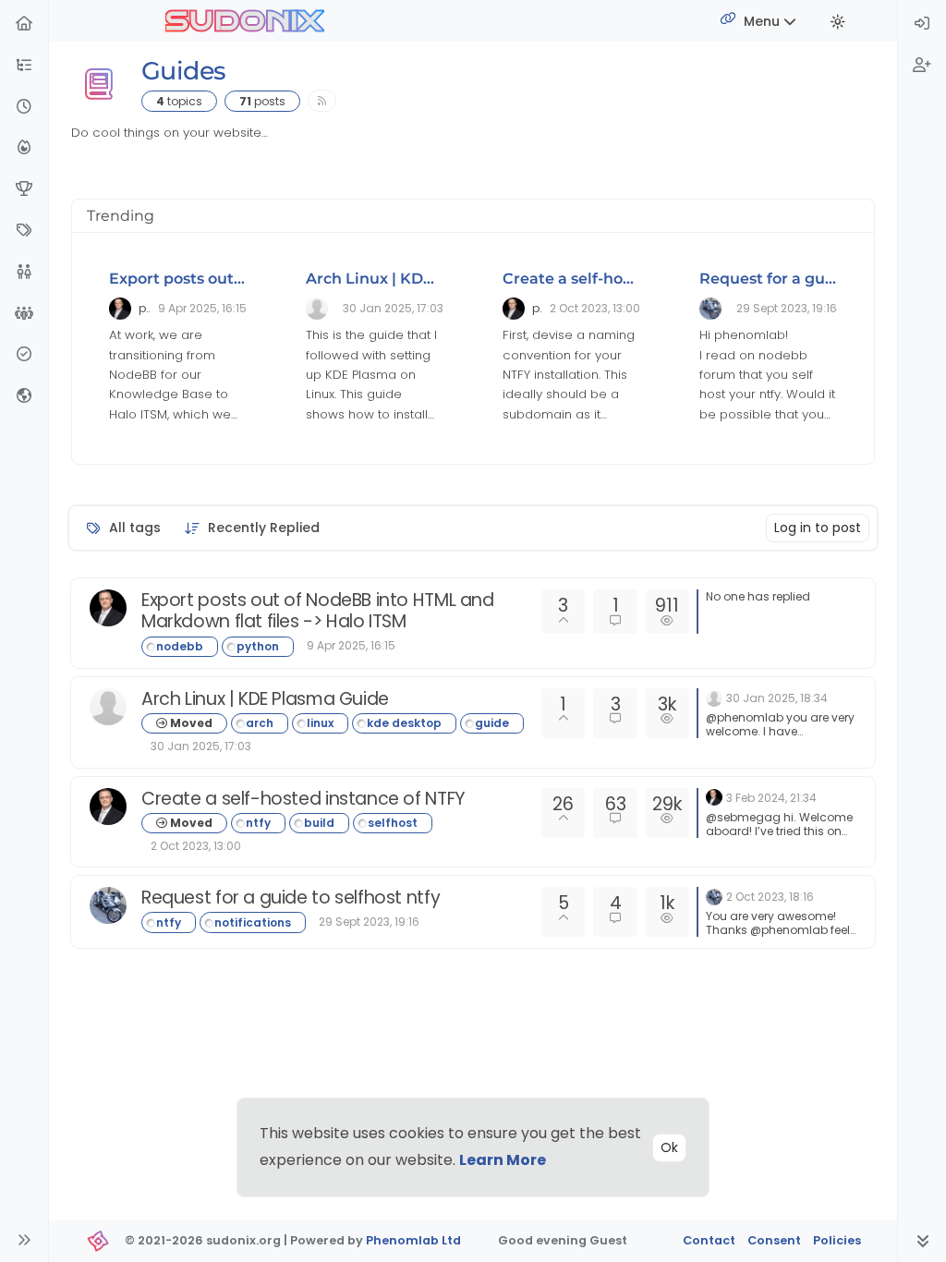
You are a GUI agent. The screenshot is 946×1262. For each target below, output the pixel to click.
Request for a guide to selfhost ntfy (290, 897)
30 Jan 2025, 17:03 (201, 746)
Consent (774, 1240)
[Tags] (24, 231)
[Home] (24, 24)
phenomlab (145, 308)
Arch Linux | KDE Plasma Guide (424, 278)
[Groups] (24, 314)
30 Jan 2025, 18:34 (777, 698)
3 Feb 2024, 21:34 (771, 798)
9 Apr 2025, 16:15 (351, 645)
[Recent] (24, 108)
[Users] (24, 273)
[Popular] (24, 148)
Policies (837, 1240)
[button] (24, 66)
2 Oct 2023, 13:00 (196, 846)
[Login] (922, 24)
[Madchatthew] (108, 706)
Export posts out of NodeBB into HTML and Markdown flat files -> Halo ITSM (317, 611)
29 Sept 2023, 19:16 (369, 921)
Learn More (502, 1160)
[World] (24, 397)
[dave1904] (108, 905)
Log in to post (817, 527)
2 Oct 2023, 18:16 (770, 896)
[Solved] (24, 355)
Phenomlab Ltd (413, 1240)
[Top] (24, 190)
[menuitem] (922, 24)
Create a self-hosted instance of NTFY (303, 798)
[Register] (922, 66)
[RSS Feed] (322, 100)
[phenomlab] (108, 607)
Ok (669, 1147)
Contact (709, 1240)
